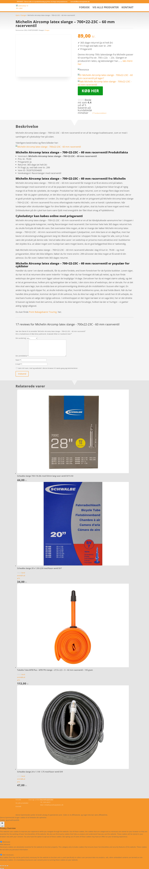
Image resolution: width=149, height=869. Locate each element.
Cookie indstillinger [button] (66, 817)
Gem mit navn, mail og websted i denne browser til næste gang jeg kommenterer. (48, 368)
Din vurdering (21, 338)
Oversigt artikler (34, 800)
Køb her (90, 90)
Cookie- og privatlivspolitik (25, 810)
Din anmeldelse (22, 356)
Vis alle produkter (105, 8)
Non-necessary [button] (5, 852)
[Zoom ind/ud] (1, 865)
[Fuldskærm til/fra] (3, 865)
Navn (18, 360)
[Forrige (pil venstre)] (1, 868)
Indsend (22, 373)
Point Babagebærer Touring (43, 311)
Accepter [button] (79, 817)
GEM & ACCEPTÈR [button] (6, 862)
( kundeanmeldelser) (99, 113)
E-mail (18, 364)
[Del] (5, 865)
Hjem (17, 15)
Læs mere (52, 817)
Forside (84, 8)
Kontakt (127, 8)
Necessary (6, 842)
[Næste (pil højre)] (3, 868)
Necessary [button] (4, 839)
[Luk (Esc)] (7, 865)
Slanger (23, 15)
